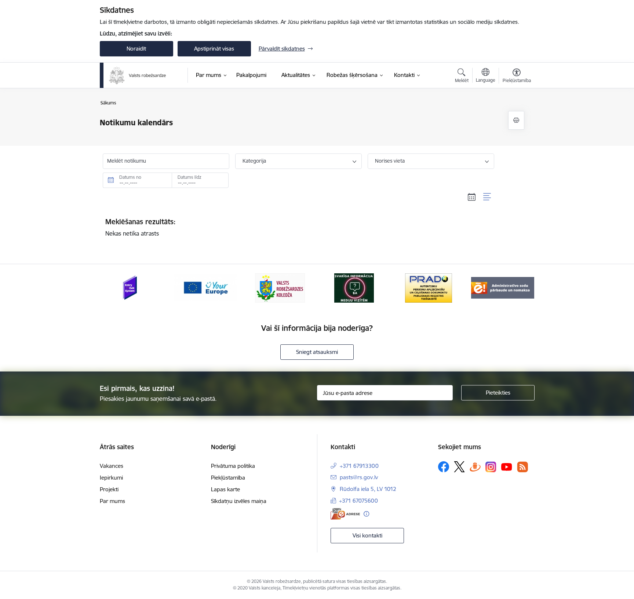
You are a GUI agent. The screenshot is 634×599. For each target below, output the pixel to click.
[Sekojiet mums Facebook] (443, 466)
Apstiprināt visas (214, 48)
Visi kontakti (367, 535)
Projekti (109, 489)
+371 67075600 (358, 500)
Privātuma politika (233, 465)
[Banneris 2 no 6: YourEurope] (205, 287)
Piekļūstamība (228, 477)
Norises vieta (390, 161)
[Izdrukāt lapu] (516, 120)
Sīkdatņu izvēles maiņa (238, 501)
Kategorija (254, 161)
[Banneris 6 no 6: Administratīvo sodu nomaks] (502, 287)
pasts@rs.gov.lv (359, 477)
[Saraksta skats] (487, 197)
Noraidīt (136, 48)
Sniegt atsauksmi (317, 351)
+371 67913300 (359, 465)
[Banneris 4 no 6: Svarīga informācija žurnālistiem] (354, 287)
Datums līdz (189, 177)
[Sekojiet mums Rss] (522, 467)
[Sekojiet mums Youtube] (506, 466)
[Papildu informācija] (366, 514)
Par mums (112, 501)
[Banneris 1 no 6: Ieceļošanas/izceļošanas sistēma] (131, 287)
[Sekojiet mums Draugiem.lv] (475, 466)
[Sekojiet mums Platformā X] (459, 466)
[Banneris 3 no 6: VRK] (280, 287)
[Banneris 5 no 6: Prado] (428, 287)
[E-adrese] (345, 514)
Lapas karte (225, 489)
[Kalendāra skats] (472, 197)
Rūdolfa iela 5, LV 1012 (368, 488)
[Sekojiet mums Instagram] (490, 467)
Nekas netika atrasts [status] (140, 227)
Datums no (130, 177)
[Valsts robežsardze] (138, 75)
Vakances (111, 465)
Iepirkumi (111, 477)
